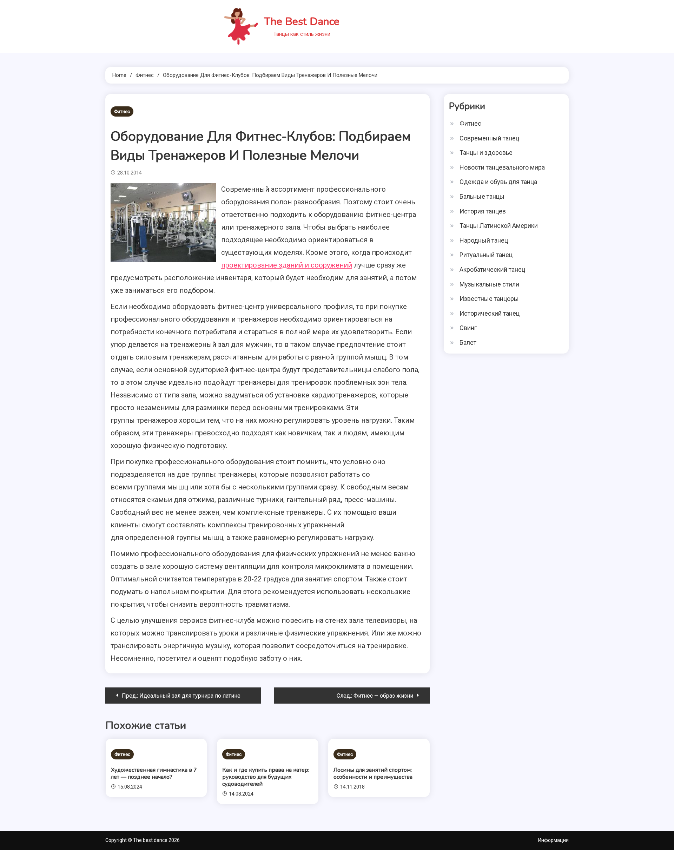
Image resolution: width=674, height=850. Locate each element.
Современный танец (489, 138)
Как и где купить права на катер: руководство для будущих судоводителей (265, 777)
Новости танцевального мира (502, 167)
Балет (468, 342)
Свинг (468, 327)
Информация (553, 840)
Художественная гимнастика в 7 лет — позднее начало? (154, 773)
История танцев (483, 211)
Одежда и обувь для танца (498, 181)
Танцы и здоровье (486, 152)
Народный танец (484, 240)
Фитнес (122, 111)
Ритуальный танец (486, 254)
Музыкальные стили (489, 284)
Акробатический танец (492, 269)
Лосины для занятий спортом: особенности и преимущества (372, 773)
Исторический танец (490, 313)
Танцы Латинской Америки (499, 225)
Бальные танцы (482, 196)
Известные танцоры (489, 298)
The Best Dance (301, 21)
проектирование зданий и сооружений (286, 265)
